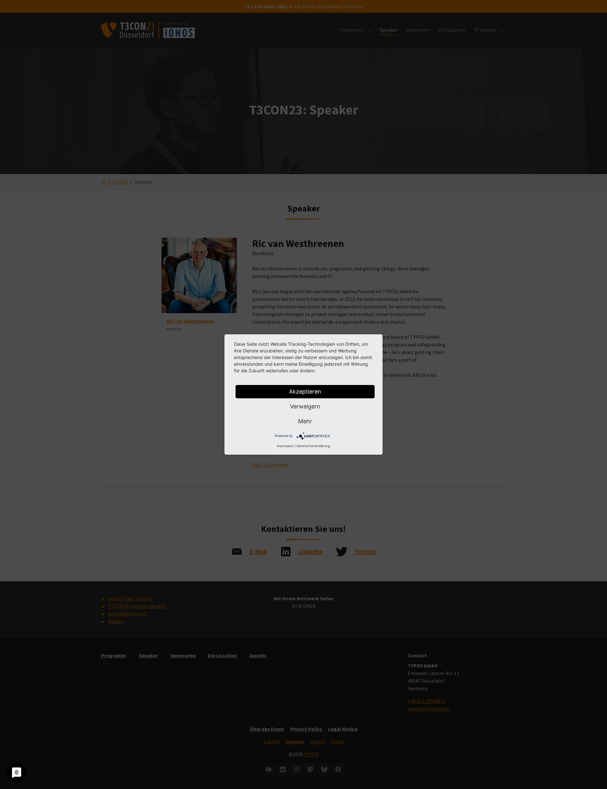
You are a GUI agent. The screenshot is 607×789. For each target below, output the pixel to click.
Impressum (285, 446)
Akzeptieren (305, 391)
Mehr (305, 421)
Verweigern (305, 406)
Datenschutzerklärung (313, 446)
